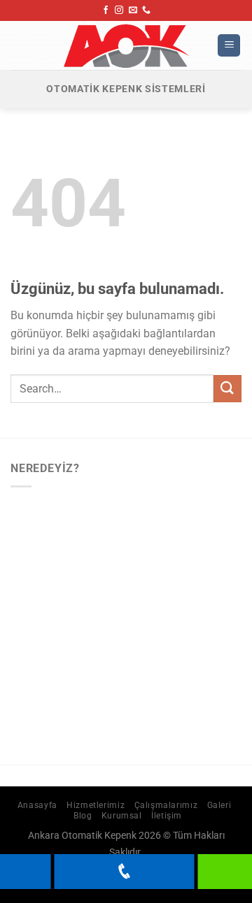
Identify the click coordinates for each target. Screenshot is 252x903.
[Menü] (229, 45)
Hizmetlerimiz (95, 805)
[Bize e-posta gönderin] (133, 10)
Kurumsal (122, 816)
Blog (83, 816)
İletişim (166, 816)
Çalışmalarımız (166, 805)
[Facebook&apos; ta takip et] (106, 10)
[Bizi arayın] (146, 10)
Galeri (219, 805)
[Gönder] (227, 388)
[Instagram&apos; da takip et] (119, 10)
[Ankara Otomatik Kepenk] (126, 46)
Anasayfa (37, 805)
